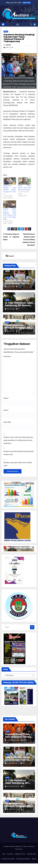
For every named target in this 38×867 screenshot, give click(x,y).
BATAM (5, 31)
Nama (6, 398)
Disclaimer (10, 854)
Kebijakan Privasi (20, 854)
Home (4, 854)
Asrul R (8, 45)
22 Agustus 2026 (13, 740)
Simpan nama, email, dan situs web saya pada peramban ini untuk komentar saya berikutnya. (18, 440)
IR (18, 286)
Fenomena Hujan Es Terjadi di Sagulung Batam (11, 236)
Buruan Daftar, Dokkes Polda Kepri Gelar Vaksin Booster (24, 187)
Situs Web (7, 422)
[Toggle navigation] (17, 24)
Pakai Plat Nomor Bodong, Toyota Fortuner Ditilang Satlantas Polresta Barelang (29, 239)
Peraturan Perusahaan (8, 859)
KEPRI (7, 731)
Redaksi (34, 859)
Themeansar (18, 849)
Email (6, 410)
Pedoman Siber (31, 854)
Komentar (8, 356)
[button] (31, 24)
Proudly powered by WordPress (13, 846)
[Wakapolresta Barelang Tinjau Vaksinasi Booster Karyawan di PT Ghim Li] (9, 181)
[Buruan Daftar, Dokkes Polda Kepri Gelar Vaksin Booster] (24, 181)
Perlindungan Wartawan (23, 859)
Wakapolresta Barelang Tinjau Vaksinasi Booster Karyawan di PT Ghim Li (9, 190)
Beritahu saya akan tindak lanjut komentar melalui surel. (19, 452)
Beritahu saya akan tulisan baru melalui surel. (18, 464)
